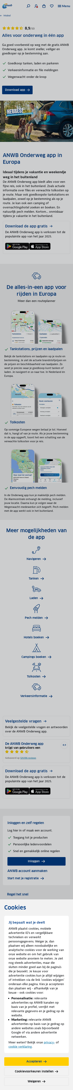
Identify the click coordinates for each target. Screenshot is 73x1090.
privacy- (49, 1042)
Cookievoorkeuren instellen (34, 1071)
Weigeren (34, 1081)
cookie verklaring (20, 1047)
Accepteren (34, 1061)
